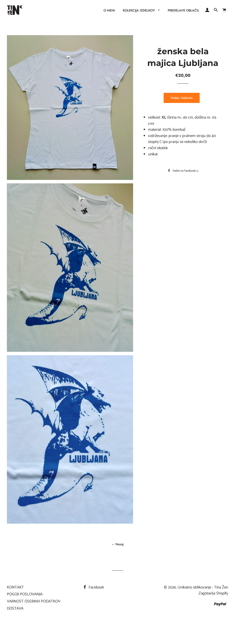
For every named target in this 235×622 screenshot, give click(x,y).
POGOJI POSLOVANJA (24, 594)
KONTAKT (15, 587)
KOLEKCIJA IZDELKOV (139, 10)
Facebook (96, 587)
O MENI (109, 10)
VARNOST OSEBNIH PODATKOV (33, 601)
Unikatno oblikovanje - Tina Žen (203, 587)
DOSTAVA (15, 608)
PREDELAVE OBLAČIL (183, 10)
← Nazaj (117, 544)
